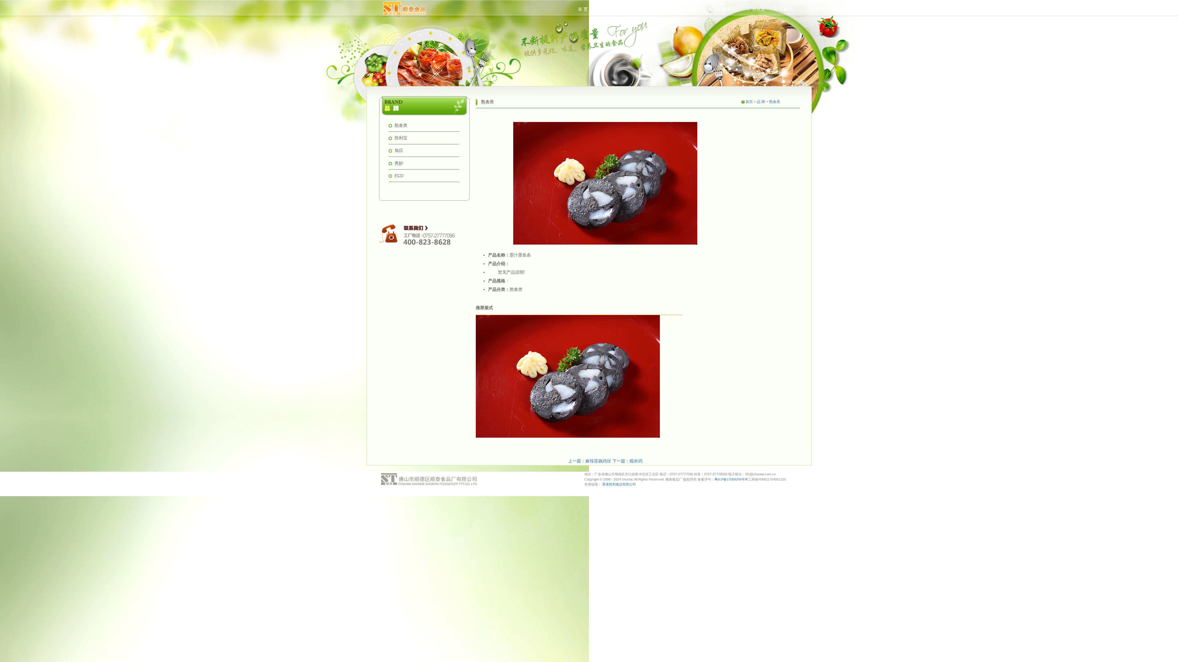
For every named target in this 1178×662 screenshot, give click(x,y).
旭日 (399, 150)
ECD (399, 175)
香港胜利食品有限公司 (619, 484)
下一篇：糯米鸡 (627, 460)
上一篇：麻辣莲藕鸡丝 (590, 460)
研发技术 (632, 9)
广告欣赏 (756, 9)
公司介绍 (605, 9)
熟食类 (401, 125)
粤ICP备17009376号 (729, 479)
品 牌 (707, 9)
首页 (749, 102)
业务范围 (658, 9)
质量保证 (684, 9)
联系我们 (782, 9)
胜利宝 (401, 137)
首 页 (583, 9)
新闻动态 (730, 9)
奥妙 (399, 163)
